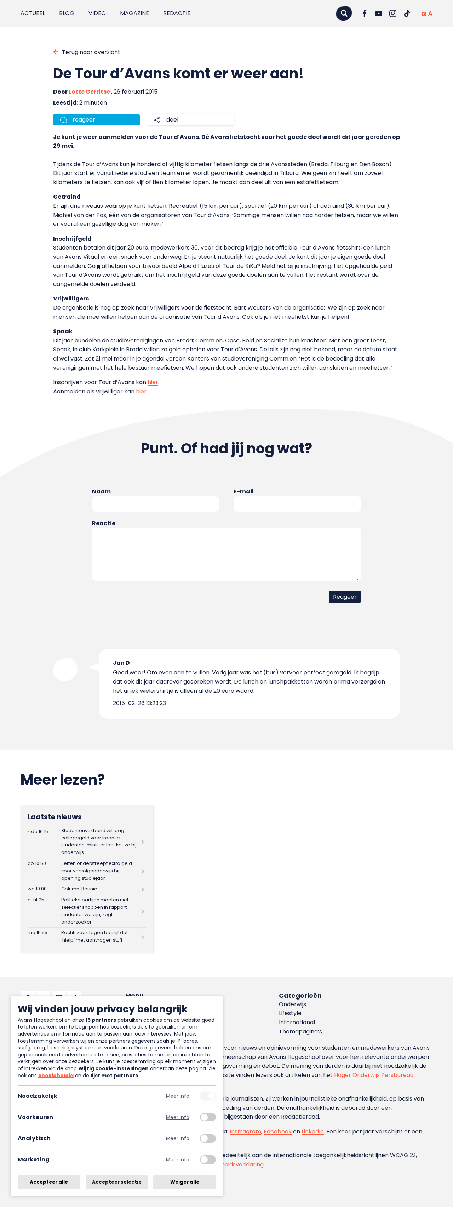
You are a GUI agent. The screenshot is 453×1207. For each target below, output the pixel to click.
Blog (66, 13)
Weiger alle (184, 1182)
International (297, 1022)
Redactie (176, 13)
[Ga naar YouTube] (379, 13)
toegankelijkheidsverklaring (226, 1164)
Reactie (103, 523)
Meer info (177, 1096)
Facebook (278, 1131)
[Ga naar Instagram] (393, 13)
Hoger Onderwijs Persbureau (373, 1075)
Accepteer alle (49, 1182)
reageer (84, 120)
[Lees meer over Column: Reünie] (87, 889)
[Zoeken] (344, 13)
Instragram (245, 1131)
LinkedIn (313, 1131)
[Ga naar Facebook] (364, 13)
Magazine (134, 13)
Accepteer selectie (117, 1182)
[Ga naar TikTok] (407, 13)
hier (153, 382)
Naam (101, 491)
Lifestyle (290, 1013)
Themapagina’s (300, 1031)
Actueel (33, 13)
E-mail (244, 491)
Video (97, 13)
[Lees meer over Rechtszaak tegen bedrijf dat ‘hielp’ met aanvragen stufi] (87, 937)
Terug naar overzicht (91, 52)
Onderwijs (292, 1004)
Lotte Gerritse (89, 92)
